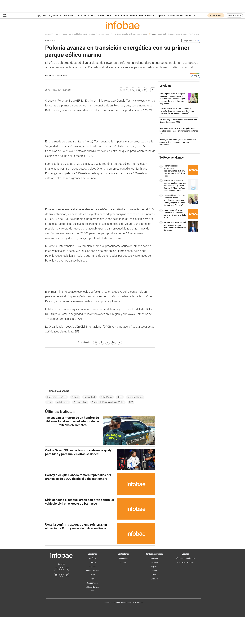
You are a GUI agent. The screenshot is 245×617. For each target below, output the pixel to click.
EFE (131, 402)
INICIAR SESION (234, 15)
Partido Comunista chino (95, 34)
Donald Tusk (89, 397)
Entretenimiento (175, 15)
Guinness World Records (173, 34)
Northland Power (135, 397)
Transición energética (56, 397)
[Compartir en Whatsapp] (121, 89)
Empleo (123, 562)
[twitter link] (61, 569)
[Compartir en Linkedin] (138, 89)
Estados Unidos (67, 15)
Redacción (123, 558)
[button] (4, 15)
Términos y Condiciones (185, 558)
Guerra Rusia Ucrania (114, 34)
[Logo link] (122, 25)
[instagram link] (67, 569)
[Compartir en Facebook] (126, 89)
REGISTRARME (216, 15)
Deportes (161, 15)
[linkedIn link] (67, 575)
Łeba (49, 402)
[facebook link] (56, 569)
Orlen (119, 397)
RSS (92, 591)
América (92, 558)
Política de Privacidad (185, 562)
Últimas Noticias (146, 15)
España (91, 15)
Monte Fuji (157, 34)
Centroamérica (121, 15)
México (101, 15)
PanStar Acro (189, 34)
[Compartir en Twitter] (132, 89)
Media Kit (154, 579)
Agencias (50, 40)
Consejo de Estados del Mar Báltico (108, 402)
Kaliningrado (62, 402)
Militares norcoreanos (133, 34)
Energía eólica (80, 402)
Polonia (75, 397)
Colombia (81, 15)
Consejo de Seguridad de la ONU (70, 34)
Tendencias (190, 15)
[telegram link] (61, 575)
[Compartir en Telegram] (144, 89)
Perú (109, 15)
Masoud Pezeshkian (49, 34)
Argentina (53, 15)
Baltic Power (106, 397)
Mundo (133, 15)
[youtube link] (56, 575)
